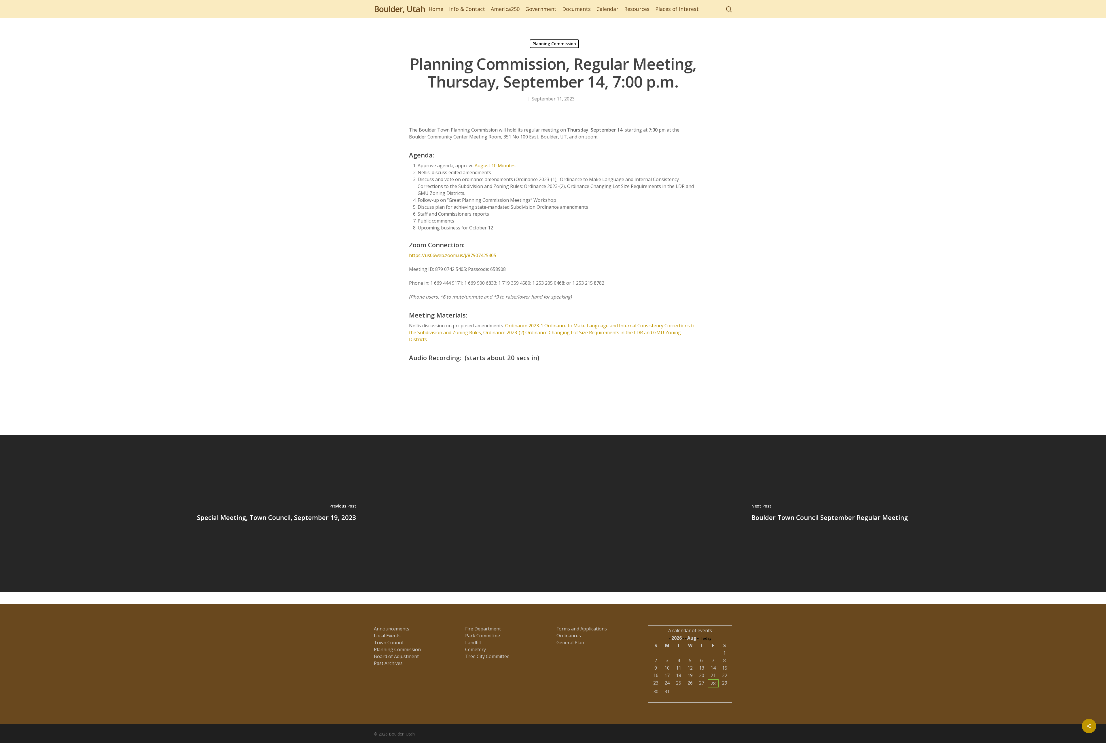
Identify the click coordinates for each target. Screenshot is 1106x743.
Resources (636, 9)
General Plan (570, 642)
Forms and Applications (581, 629)
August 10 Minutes (495, 165)
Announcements (391, 629)
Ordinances (568, 635)
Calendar (607, 9)
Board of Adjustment (396, 656)
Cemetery (475, 649)
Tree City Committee (487, 656)
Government (540, 9)
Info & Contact (467, 9)
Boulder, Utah (399, 9)
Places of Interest (677, 9)
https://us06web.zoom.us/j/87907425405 (452, 255)
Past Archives (388, 663)
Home (436, 9)
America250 (505, 9)
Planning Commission (554, 43)
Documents (576, 9)
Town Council (388, 642)
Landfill (473, 642)
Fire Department (483, 629)
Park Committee (482, 635)
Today (706, 638)
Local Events (387, 635)
